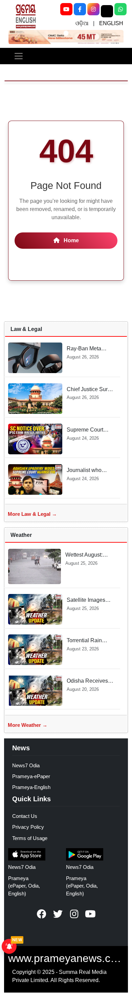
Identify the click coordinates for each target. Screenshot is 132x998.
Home (70, 240)
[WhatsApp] (120, 9)
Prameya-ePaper (31, 776)
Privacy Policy (28, 827)
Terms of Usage (29, 838)
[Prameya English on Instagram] (74, 914)
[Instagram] (93, 9)
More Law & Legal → (32, 514)
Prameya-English (31, 787)
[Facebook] (80, 9)
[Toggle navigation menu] (18, 56)
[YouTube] (66, 9)
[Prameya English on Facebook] (41, 914)
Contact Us (24, 816)
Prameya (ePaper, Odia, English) (24, 886)
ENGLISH (111, 23)
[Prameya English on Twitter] (57, 914)
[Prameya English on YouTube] (90, 914)
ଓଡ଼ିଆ (81, 23)
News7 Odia (26, 765)
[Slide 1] (65, 33)
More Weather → (27, 725)
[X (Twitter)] (107, 11)
